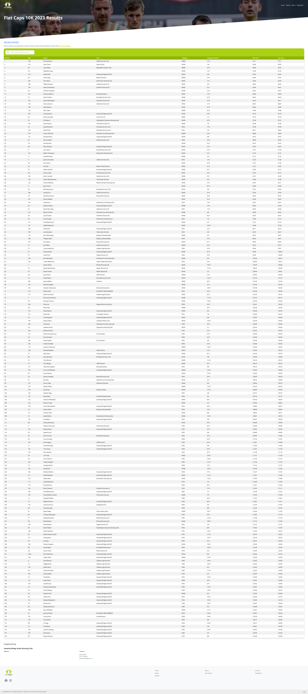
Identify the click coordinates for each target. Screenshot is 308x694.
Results (288, 5)
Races (283, 5)
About (293, 5)
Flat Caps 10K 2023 (11, 42)
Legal (304, 692)
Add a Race (208, 673)
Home (157, 670)
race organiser (65, 46)
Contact (257, 670)
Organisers (300, 5)
